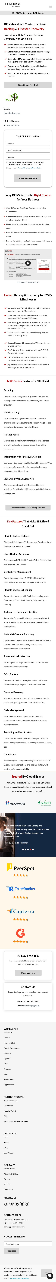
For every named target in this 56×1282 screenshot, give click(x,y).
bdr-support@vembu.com (14, 1227)
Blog (6, 1137)
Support (7, 1184)
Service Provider (10, 1100)
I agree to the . (25, 168)
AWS (6, 1074)
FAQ (6, 1148)
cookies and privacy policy (19, 1278)
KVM (6, 1064)
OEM (6, 1116)
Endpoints (8, 1033)
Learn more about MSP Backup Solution (28, 507)
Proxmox (7, 1069)
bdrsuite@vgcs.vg (12, 113)
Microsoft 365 (9, 1043)
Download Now (28, 973)
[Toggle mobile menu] (50, 6)
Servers (7, 1038)
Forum (6, 1142)
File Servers (8, 1079)
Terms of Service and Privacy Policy (29, 168)
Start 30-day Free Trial (28, 85)
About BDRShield (11, 1174)
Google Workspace (12, 1048)
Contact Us (8, 1190)
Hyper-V (7, 1059)
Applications (9, 1085)
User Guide (8, 1153)
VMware (7, 1053)
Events (7, 1179)
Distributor (8, 1106)
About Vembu (9, 1169)
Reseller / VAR (10, 1111)
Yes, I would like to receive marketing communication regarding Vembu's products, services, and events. (26, 163)
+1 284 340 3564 (11, 125)
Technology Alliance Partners (16, 1121)
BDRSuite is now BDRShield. (29, 13)
